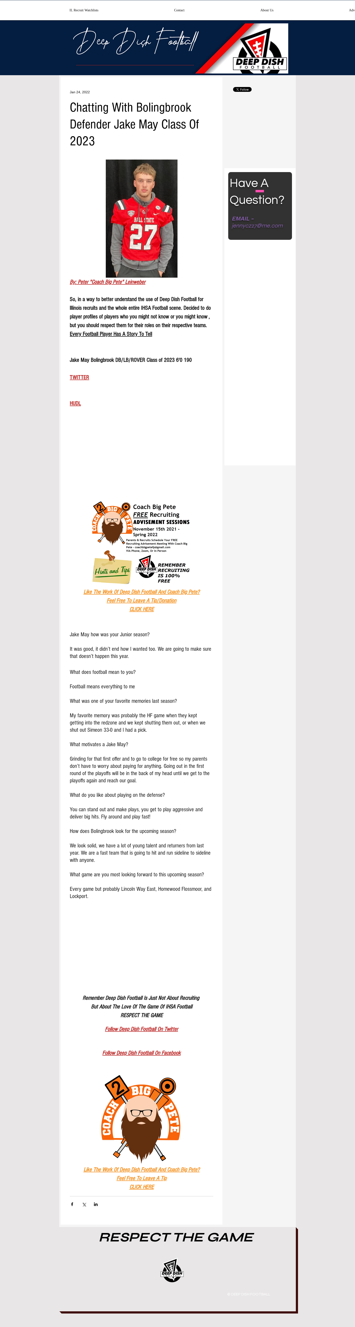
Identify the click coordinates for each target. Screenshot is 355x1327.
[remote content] (141, 460)
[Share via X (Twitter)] (84, 1204)
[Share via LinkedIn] (95, 1204)
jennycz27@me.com (257, 225)
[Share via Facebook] (72, 1204)
